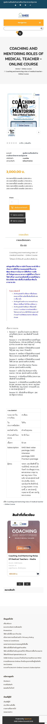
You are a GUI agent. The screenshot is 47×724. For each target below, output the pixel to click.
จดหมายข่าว (8, 712)
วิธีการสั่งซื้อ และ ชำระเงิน (12, 633)
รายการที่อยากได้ (10, 708)
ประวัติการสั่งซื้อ (9, 705)
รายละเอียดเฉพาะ (23, 240)
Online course (26, 69)
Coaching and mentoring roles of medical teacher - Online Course (24, 72)
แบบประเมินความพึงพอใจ (13, 627)
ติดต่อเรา (7, 681)
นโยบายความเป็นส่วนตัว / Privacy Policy (19, 637)
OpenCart (27, 719)
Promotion (8, 630)
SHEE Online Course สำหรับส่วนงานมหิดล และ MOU (22, 657)
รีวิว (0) (23, 245)
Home (17, 69)
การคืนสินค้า (8, 684)
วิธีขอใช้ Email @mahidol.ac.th (15, 654)
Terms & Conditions (11, 640)
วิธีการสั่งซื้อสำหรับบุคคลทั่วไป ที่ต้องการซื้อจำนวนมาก (23, 651)
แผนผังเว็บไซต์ (9, 688)
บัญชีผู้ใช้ (7, 701)
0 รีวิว (21, 143)
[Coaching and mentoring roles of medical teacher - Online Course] (23, 110)
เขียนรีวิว (28, 143)
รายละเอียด (23, 234)
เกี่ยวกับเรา (8, 623)
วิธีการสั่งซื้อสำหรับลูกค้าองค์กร (15, 647)
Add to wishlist (18, 215)
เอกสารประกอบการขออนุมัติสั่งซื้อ (16, 644)
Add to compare (18, 221)
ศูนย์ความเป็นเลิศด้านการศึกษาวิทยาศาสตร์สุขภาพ (22, 154)
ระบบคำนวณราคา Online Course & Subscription (22, 667)
